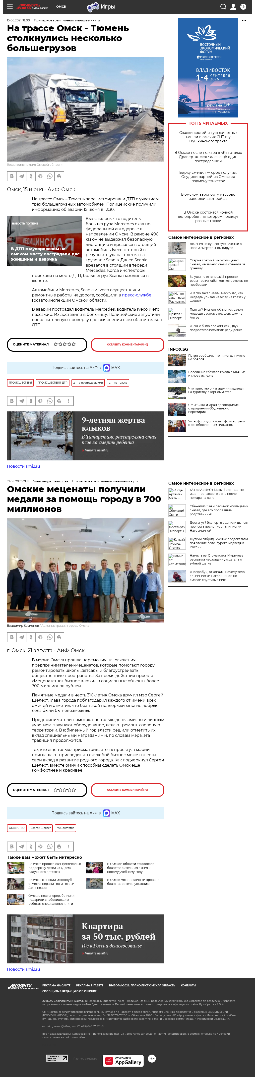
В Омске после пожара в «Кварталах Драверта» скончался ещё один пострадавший (208, 157)
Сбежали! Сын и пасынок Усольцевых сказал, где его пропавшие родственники (219, 510)
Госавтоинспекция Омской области (35, 165)
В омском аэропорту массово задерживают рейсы (208, 196)
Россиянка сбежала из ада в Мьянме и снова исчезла (217, 373)
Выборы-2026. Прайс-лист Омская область (142, 985)
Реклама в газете (89, 985)
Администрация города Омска (65, 625)
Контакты (188, 985)
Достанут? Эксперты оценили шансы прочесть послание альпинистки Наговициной (219, 526)
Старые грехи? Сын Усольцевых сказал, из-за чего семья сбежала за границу (218, 264)
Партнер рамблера (85, 1058)
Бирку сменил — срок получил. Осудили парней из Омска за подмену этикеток (208, 176)
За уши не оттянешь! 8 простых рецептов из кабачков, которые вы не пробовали (219, 280)
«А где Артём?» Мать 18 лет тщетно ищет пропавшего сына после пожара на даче (217, 494)
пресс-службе (136, 295)
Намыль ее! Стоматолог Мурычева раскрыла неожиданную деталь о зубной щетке (216, 559)
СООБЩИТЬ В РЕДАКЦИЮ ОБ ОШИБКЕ (69, 991)
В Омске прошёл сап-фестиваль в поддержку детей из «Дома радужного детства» (54, 868)
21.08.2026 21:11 (18, 481)
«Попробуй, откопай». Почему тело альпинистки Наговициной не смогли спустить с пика (217, 576)
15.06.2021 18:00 (18, 20)
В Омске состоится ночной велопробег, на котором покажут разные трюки (208, 216)
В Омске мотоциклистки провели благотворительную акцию (133, 882)
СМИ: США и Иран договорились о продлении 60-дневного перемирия (214, 408)
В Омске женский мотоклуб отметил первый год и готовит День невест (52, 884)
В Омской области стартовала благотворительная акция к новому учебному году (130, 868)
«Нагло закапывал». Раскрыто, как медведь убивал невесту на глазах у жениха (218, 297)
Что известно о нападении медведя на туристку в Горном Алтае (216, 390)
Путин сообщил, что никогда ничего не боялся (216, 357)
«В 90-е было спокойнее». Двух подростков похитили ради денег (216, 328)
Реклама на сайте (56, 985)
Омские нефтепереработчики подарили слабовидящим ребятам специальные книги (51, 900)
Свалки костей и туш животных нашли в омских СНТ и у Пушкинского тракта (208, 137)
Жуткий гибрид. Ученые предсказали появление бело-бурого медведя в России (219, 543)
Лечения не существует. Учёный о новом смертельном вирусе (216, 246)
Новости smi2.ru (23, 466)
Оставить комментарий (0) (127, 344)
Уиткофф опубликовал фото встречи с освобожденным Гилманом (216, 423)
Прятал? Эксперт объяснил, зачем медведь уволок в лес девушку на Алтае (216, 313)
